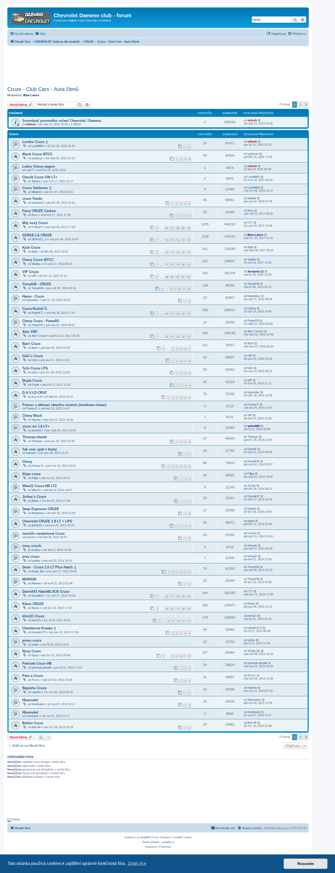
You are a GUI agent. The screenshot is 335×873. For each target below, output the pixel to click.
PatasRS (37, 325)
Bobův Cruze (32, 723)
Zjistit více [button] (137, 863)
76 (177, 240)
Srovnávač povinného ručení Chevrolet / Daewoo (61, 121)
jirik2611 (37, 525)
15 (177, 252)
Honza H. (38, 465)
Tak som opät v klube (39, 449)
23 (183, 313)
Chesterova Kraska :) (38, 628)
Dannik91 (254, 461)
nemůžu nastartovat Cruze (43, 533)
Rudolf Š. (37, 312)
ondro (35, 644)
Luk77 (30, 170)
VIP (34, 275)
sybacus (37, 158)
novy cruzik (31, 546)
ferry (35, 214)
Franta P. (37, 227)
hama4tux (32, 299)
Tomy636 (37, 288)
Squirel (36, 181)
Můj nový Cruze (35, 223)
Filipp (35, 478)
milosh (31, 124)
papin (251, 520)
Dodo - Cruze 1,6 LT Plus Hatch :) (49, 567)
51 (183, 277)
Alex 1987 (30, 332)
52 (188, 277)
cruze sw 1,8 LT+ (35, 426)
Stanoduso (254, 699)
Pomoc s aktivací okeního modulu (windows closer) (64, 405)
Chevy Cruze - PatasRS (40, 321)
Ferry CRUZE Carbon (39, 211)
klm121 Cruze (33, 616)
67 (172, 228)
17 (188, 252)
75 (172, 240)
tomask (252, 545)
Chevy (27, 462)
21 (188, 264)
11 (183, 621)
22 (177, 313)
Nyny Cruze (31, 651)
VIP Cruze (30, 272)
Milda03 (36, 191)
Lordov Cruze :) (34, 142)
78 (188, 240)
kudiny (36, 549)
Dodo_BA (38, 571)
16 (183, 252)
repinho (36, 692)
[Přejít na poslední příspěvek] (259, 120)
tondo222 (37, 202)
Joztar (252, 485)
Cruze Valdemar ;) (36, 188)
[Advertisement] (158, 64)
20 (183, 264)
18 (172, 264)
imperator (254, 392)
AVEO (77, 124)
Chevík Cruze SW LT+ (39, 177)
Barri (35, 347)
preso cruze (31, 640)
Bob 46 (36, 727)
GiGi (34, 360)
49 (172, 277)
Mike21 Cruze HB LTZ (39, 486)
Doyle (35, 384)
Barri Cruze (31, 344)
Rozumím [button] (305, 863)
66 (166, 228)
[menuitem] (40, 34)
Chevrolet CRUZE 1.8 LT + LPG (47, 521)
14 (172, 252)
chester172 (39, 632)
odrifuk (252, 198)
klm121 (36, 620)
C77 (250, 222)
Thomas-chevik (34, 437)
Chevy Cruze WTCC (38, 260)
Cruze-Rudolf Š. (35, 309)
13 (166, 252)
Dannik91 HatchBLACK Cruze (45, 592)
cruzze (30, 537)
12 (188, 621)
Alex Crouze (39, 335)
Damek (30, 452)
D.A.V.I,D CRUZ (34, 393)
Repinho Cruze (34, 688)
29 (183, 596)
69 (183, 228)
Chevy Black (32, 416)
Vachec (36, 419)
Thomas (37, 441)
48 (166, 277)
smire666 (254, 425)
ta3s (34, 372)
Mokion (36, 583)
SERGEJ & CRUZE (37, 235)
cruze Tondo (32, 199)
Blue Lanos (31, 95)
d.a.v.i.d (36, 396)
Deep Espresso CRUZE (40, 509)
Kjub (34, 251)
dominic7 (37, 430)
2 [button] (300, 104)
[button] (306, 104)
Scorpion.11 (256, 271)
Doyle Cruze (32, 381)
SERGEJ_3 (39, 239)
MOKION (29, 579)
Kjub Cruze (31, 247)
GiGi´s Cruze (32, 356)
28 (177, 596)
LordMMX (38, 145)
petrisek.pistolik (41, 667)
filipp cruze (31, 474)
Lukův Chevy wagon (38, 166)
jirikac (35, 500)
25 (177, 336)
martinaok (38, 704)
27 (188, 336)
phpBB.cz (168, 842)
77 (183, 240)
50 (177, 277)
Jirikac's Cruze (34, 497)
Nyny (35, 655)
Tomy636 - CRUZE (36, 284)
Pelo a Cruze (32, 676)
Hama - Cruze (33, 296)
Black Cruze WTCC (37, 154)
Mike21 (36, 490)
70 (188, 228)
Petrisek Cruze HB (37, 663)
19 (177, 264)
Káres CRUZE (33, 604)
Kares (35, 607)
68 (177, 228)
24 (188, 313)
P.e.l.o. (36, 679)
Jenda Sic (254, 650)
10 (188, 289)
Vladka (36, 263)
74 (166, 240)
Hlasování (30, 700)
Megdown (38, 513)
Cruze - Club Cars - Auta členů (43, 89)
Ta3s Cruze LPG (35, 368)
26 (183, 336)
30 (188, 596)
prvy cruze (30, 556)
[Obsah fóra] (31, 17)
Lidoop (252, 308)
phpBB (145, 837)
